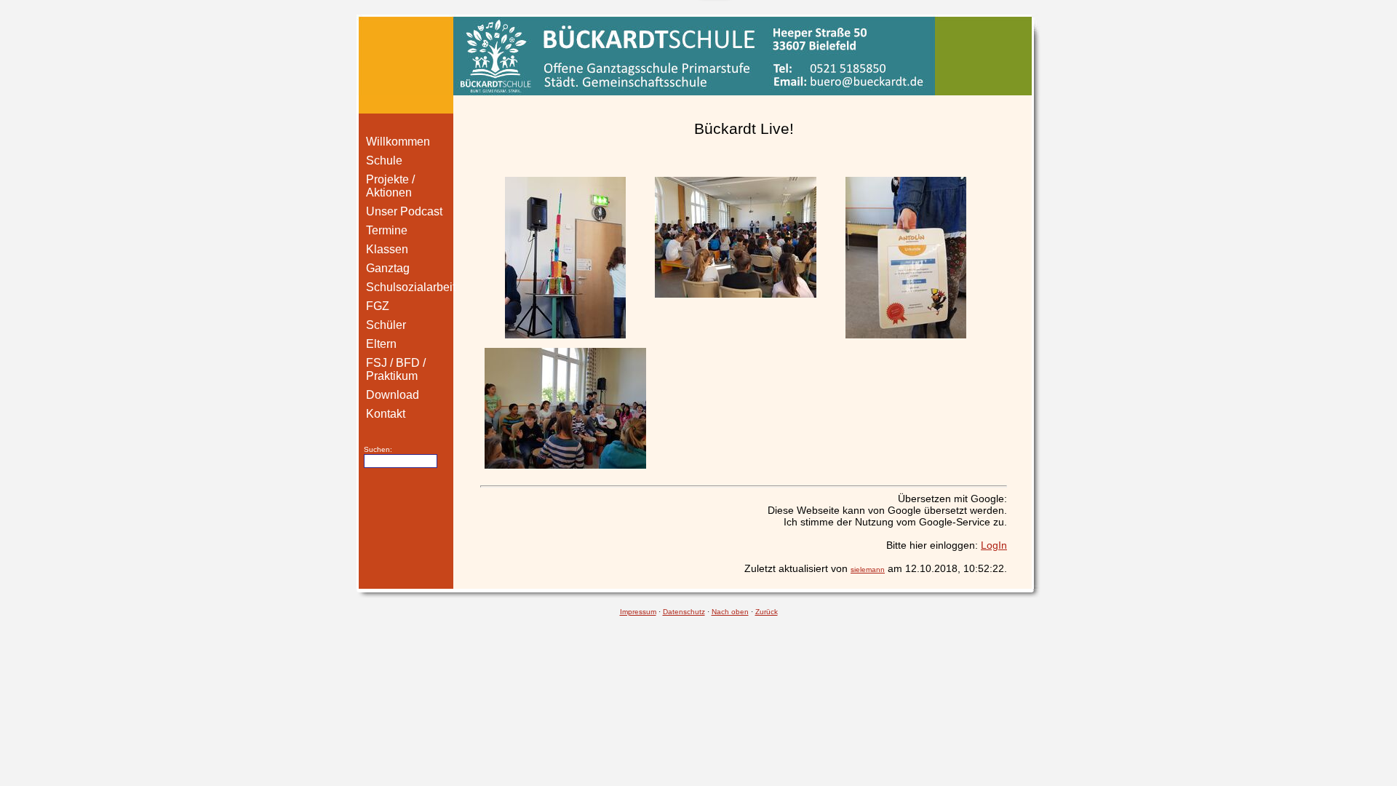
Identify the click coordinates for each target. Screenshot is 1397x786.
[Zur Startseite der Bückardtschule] (698, 55)
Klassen (387, 249)
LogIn (994, 545)
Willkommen (398, 141)
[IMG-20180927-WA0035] (565, 257)
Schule (384, 160)
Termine (386, 230)
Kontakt (385, 414)
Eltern (381, 344)
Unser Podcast (404, 211)
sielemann (868, 569)
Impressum (638, 612)
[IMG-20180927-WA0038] (905, 257)
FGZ (377, 306)
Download (392, 395)
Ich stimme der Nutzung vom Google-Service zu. (895, 522)
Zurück (766, 612)
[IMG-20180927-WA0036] (735, 237)
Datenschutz (684, 612)
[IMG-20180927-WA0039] (565, 408)
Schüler (386, 325)
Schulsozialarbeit (410, 287)
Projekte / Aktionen (390, 186)
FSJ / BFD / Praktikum (396, 369)
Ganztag (388, 268)
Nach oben (730, 612)
